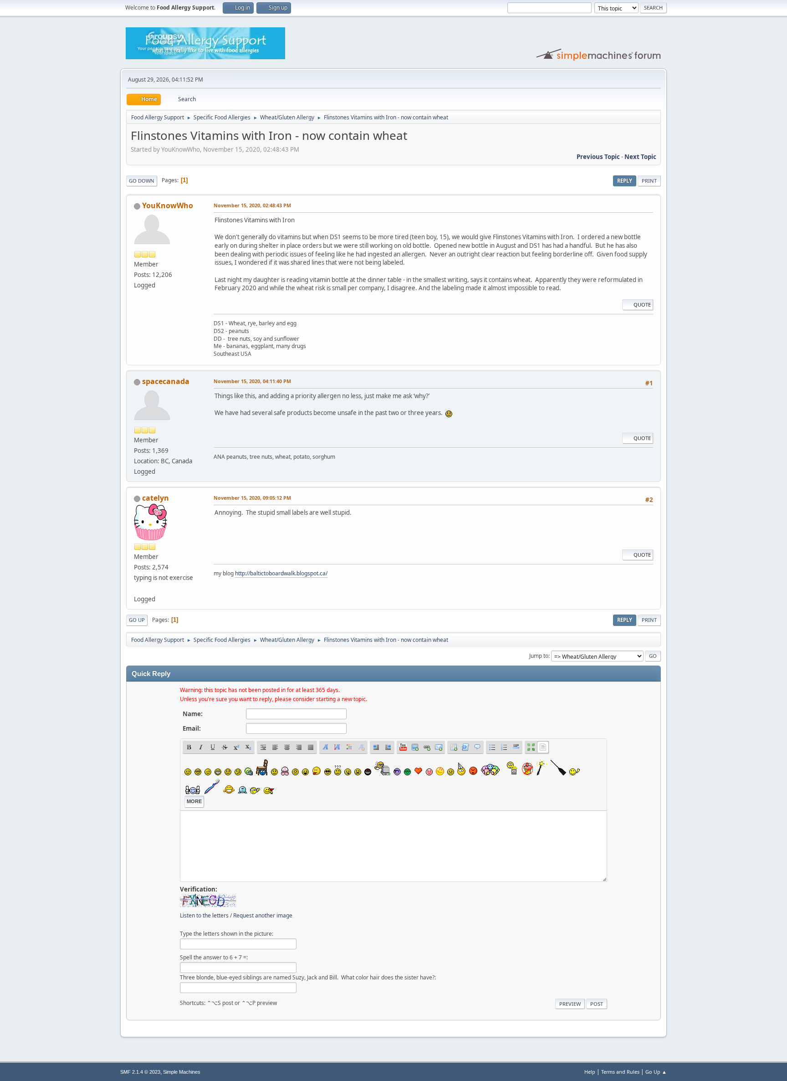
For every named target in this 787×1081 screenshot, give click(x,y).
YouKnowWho (167, 205)
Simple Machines (181, 1072)
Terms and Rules (620, 1071)
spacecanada (165, 381)
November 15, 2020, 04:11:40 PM (252, 381)
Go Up (137, 619)
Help (589, 1071)
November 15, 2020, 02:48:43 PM (252, 205)
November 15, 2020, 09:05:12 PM (252, 497)
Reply (624, 180)
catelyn (155, 498)
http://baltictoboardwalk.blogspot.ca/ (281, 573)
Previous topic (598, 157)
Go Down (141, 180)
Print (649, 180)
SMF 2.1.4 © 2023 (140, 1072)
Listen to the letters (204, 915)
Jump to (538, 656)
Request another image (262, 915)
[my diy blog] (137, 588)
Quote (642, 304)
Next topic (640, 157)
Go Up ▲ (656, 1071)
